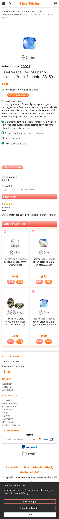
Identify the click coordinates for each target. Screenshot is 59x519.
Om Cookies (8, 421)
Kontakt (6, 400)
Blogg (5, 412)
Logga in (6, 386)
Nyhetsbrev (7, 418)
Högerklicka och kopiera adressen (18, 189)
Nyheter (6, 415)
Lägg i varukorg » (18, 95)
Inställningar (30, 501)
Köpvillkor (7, 383)
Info (11, 281)
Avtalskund (7, 389)
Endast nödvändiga (30, 508)
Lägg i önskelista (12, 167)
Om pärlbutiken (9, 406)
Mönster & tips (9, 403)
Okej (30, 514)
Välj (20, 281)
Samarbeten (8, 409)
